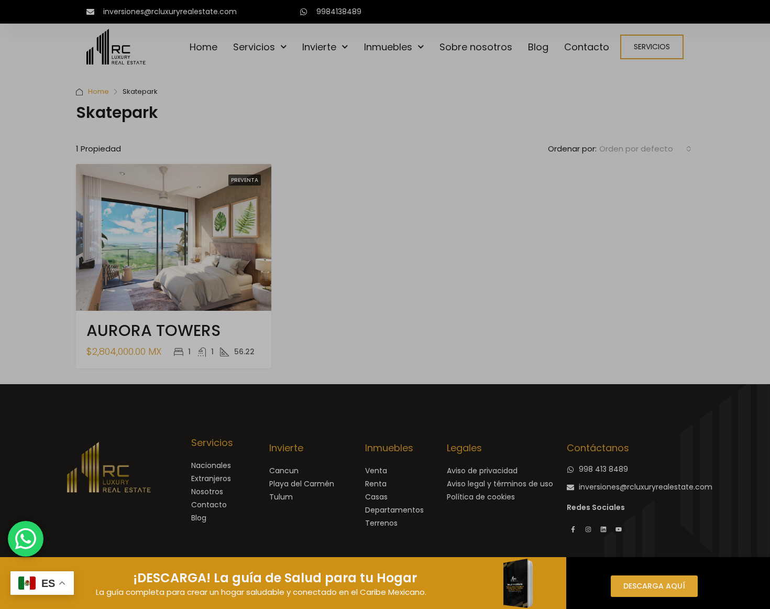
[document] (385, 304)
